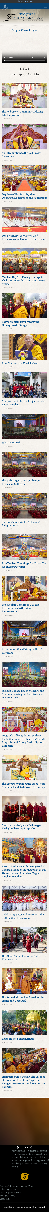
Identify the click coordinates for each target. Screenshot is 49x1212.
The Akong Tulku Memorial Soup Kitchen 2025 (21, 957)
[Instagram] (31, 1148)
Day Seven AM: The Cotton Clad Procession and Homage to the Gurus (23, 237)
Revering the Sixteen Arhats (18, 1039)
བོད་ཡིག (20, 2)
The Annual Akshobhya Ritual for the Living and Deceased (23, 999)
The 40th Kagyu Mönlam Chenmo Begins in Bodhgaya (21, 482)
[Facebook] (18, 1148)
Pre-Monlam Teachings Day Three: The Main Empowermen (24, 565)
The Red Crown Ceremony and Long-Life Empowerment (23, 113)
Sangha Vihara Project (24, 30)
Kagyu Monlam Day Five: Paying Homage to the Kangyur (20, 323)
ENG (31, 2)
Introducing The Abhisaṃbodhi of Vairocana (21, 651)
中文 (26, 2)
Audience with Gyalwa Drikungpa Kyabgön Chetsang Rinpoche (21, 826)
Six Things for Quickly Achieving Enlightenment (21, 523)
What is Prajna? (11, 442)
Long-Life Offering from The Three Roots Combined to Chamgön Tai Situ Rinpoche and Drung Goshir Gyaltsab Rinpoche (24, 741)
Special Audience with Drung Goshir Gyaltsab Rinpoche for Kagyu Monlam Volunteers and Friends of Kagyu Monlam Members (24, 871)
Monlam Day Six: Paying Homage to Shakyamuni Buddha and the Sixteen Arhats (23, 280)
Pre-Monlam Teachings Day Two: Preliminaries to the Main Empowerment (21, 608)
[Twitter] (22, 1148)
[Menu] (45, 6)
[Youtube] (26, 1148)
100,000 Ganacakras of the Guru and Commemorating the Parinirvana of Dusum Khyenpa (23, 694)
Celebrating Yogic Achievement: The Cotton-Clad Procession (23, 916)
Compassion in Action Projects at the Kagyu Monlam (23, 402)
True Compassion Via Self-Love (20, 363)
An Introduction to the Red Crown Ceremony (21, 154)
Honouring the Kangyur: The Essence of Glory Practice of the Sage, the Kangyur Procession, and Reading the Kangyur (23, 1082)
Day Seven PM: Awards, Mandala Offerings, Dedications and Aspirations (24, 196)
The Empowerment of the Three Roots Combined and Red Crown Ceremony (23, 785)
